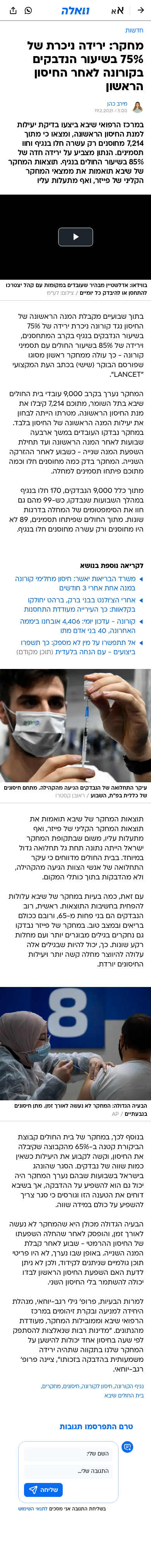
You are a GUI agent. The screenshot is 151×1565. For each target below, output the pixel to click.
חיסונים (71, 1386)
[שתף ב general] (13, 10)
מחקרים (51, 1386)
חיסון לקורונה (97, 1386)
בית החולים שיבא (124, 1396)
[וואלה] (75, 10)
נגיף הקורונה (129, 1386)
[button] (118, 10)
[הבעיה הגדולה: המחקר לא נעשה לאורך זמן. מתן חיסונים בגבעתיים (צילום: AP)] (75, 1054)
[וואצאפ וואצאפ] (28, 10)
